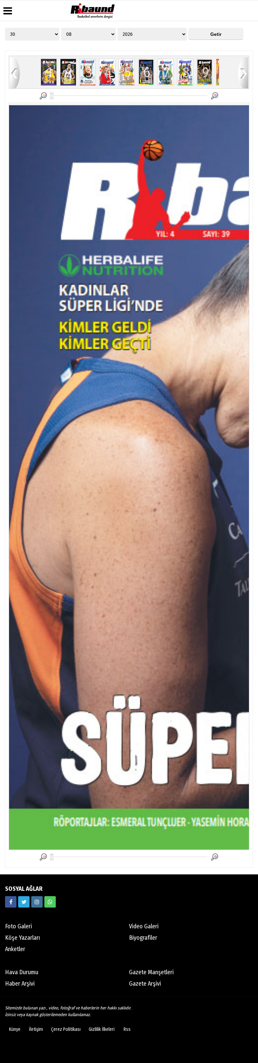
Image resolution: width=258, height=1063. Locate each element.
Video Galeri (144, 926)
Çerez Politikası (66, 1029)
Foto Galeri (18, 926)
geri (15, 72)
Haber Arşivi (20, 983)
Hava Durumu (21, 972)
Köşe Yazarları (22, 937)
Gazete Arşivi (145, 983)
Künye (14, 1029)
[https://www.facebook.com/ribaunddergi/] (10, 902)
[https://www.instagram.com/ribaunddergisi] (37, 902)
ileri (243, 72)
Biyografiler (143, 937)
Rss (127, 1029)
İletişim (36, 1029)
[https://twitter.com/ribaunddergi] (24, 902)
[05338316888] (50, 902)
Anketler (15, 949)
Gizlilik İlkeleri (102, 1029)
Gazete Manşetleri (151, 972)
